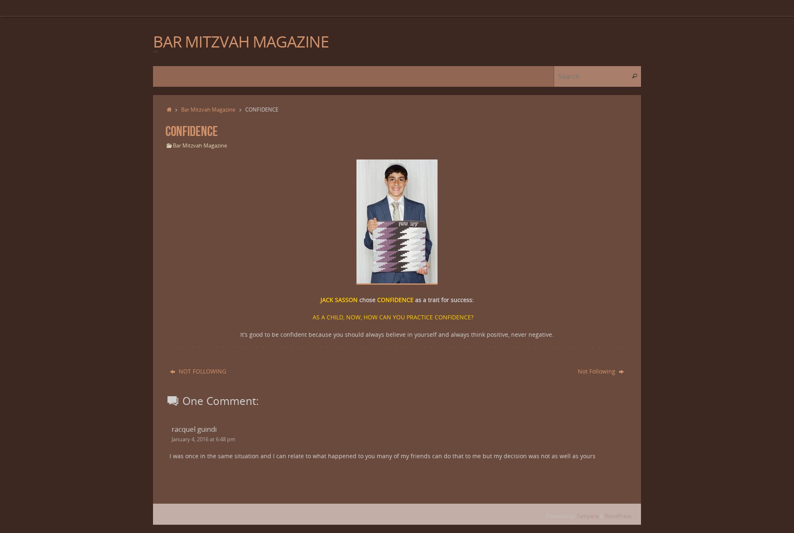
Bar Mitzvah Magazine (208, 109)
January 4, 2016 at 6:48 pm (203, 439)
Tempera (587, 516)
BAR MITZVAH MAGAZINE (241, 41)
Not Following (597, 371)
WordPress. (619, 516)
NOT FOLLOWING (201, 371)
